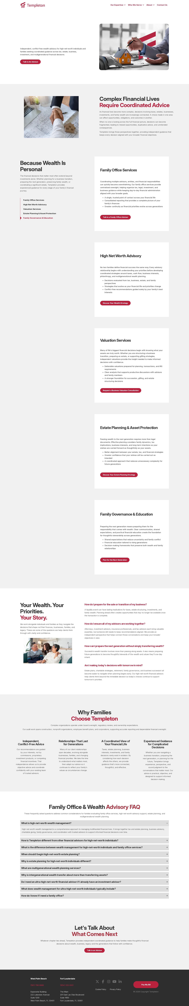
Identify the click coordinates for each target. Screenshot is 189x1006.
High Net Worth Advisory (35, 204)
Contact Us (162, 5)
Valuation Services (32, 209)
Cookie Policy (100, 989)
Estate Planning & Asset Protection (39, 213)
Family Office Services (33, 200)
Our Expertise (116, 5)
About (149, 5)
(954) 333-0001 (67, 985)
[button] (124, 5)
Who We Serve (135, 5)
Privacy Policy (115, 989)
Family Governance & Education (38, 218)
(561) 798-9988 (37, 985)
